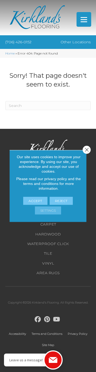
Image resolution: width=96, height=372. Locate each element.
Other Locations (76, 42)
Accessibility (17, 334)
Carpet (48, 224)
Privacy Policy (77, 334)
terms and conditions (40, 183)
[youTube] (57, 319)
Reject (61, 201)
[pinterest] (47, 319)
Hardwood (48, 234)
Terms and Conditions (46, 334)
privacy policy (55, 179)
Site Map (48, 345)
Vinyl (48, 263)
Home (10, 53)
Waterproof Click (48, 243)
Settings (48, 210)
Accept (35, 201)
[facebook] (38, 319)
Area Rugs (48, 272)
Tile (48, 253)
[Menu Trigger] (84, 19)
